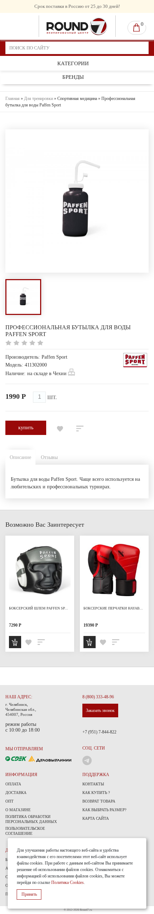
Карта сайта (95, 818)
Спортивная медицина (77, 98)
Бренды (73, 77)
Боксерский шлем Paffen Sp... (38, 608)
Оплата (13, 784)
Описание (20, 457)
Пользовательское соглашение (25, 831)
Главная (12, 98)
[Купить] (15, 642)
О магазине (18, 810)
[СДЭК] (16, 758)
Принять (29, 894)
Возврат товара (98, 801)
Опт (9, 801)
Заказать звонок (100, 710)
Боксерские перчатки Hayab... (113, 608)
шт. (52, 397)
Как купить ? (96, 792)
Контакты (93, 784)
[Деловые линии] (49, 758)
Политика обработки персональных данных (31, 819)
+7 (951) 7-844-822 (99, 731)
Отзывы (49, 457)
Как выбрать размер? (104, 810)
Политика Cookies (67, 882)
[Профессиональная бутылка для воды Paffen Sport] (23, 297)
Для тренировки (38, 98)
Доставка (16, 792)
